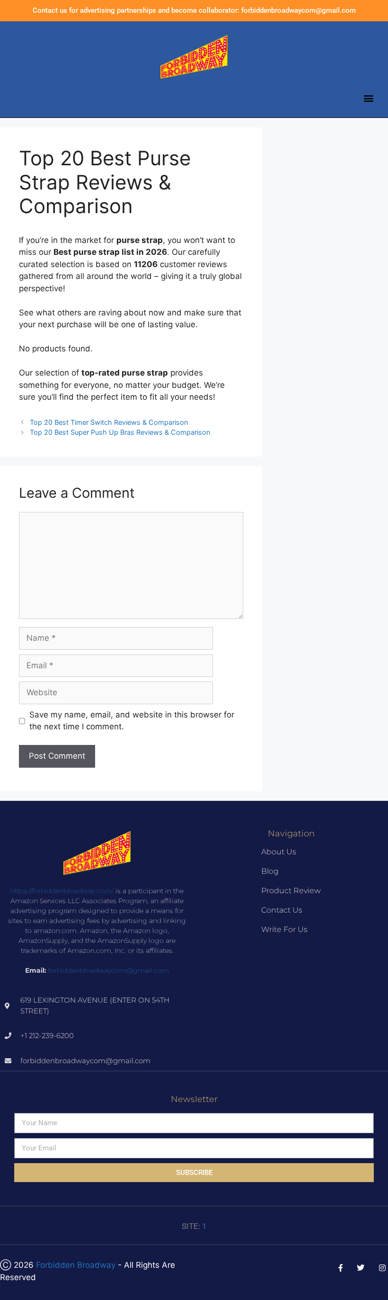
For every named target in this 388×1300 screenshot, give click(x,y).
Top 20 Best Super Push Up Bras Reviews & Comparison (120, 432)
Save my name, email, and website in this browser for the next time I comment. (131, 721)
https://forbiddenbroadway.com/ (62, 891)
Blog (270, 871)
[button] (368, 98)
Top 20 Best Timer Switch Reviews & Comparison (109, 422)
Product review (291, 890)
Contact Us (281, 910)
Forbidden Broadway (75, 1265)
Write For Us (284, 929)
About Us (278, 851)
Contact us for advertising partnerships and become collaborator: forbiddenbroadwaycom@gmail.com (194, 10)
